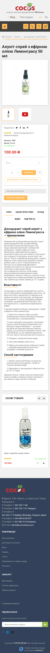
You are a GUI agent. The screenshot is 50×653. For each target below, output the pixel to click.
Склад (40, 212)
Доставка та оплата (11, 543)
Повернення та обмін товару (14, 561)
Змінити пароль (9, 590)
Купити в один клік (16, 198)
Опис (9, 212)
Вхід (12, 17)
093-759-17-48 (21, 505)
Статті (4, 557)
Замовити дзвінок (11, 603)
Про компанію (8, 538)
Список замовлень (10, 585)
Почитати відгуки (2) (23, 133)
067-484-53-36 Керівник (25, 522)
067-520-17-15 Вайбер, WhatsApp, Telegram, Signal (24, 515)
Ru (46, 17)
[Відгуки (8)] (7, 459)
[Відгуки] (8, 133)
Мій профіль (7, 581)
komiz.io (39, 650)
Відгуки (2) (29, 219)
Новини (5, 552)
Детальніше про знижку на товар (22, 180)
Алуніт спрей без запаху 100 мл (16, 453)
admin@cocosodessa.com (22, 525)
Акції (4, 547)
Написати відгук (11, 135)
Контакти (6, 566)
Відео (17, 219)
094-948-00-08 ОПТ (23, 518)
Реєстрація (26, 17)
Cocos (12, 143)
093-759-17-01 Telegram (25, 508)
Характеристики (24, 212)
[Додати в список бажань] (37, 463)
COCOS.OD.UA (20, 643)
